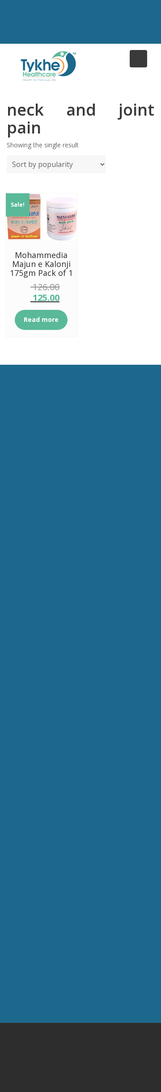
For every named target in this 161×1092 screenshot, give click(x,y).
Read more (41, 319)
